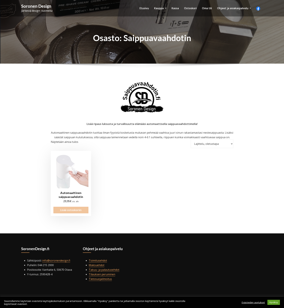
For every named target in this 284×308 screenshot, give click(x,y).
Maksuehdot (96, 265)
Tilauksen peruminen (102, 274)
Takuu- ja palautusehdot (104, 270)
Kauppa (159, 8)
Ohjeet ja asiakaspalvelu (233, 8)
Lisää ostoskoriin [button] (71, 210)
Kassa (175, 8)
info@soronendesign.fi (56, 260)
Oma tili (207, 8)
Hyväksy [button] (273, 302)
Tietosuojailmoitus (100, 279)
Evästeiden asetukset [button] (253, 302)
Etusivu (144, 8)
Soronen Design (36, 6)
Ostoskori (190, 8)
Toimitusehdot (98, 260)
